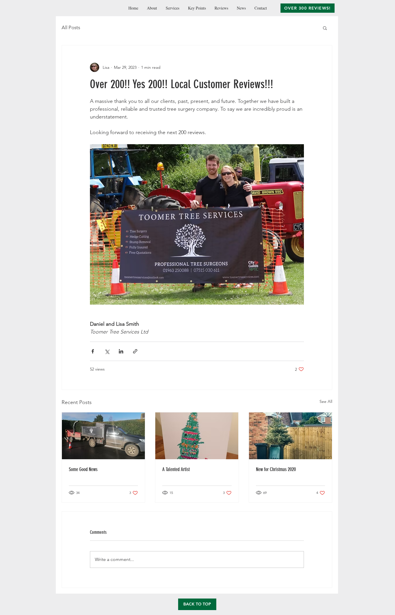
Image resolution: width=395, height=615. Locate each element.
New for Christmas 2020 (276, 469)
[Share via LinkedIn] (121, 351)
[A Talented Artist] (196, 435)
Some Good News (83, 469)
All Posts (71, 27)
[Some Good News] (103, 435)
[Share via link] (135, 351)
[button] (325, 27)
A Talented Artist (176, 469)
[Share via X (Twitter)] (107, 351)
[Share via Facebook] (92, 351)
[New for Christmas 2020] (290, 435)
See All (326, 401)
